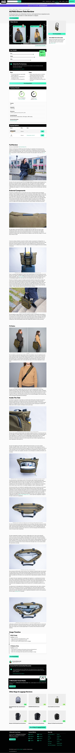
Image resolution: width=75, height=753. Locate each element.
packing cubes (17, 591)
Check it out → (53, 43)
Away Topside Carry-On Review (54, 706)
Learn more (54, 3)
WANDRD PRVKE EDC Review (34, 706)
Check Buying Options (14, 18)
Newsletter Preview (42, 681)
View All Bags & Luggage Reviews (37, 727)
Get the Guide (12, 686)
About (63, 1)
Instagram (35, 99)
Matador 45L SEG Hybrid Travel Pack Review (17, 723)
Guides (53, 1)
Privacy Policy (59, 745)
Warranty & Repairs (13, 120)
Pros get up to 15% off (30, 135)
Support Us (59, 736)
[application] (27, 33)
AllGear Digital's (20, 749)
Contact (58, 741)
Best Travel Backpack (52, 745)
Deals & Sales (59, 739)
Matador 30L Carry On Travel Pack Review (36, 723)
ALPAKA (28, 9)
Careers (58, 734)
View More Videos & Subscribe (40, 45)
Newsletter (50, 741)
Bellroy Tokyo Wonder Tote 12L (24, 494)
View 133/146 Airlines (21, 99)
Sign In (67, 1)
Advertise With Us (51, 734)
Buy (42, 131)
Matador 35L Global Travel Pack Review (55, 723)
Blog (60, 1)
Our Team (49, 743)
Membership (72, 1)
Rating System (59, 743)
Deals (44, 1)
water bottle (21, 276)
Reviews (57, 1)
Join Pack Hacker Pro (43, 5)
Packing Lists (48, 1)
